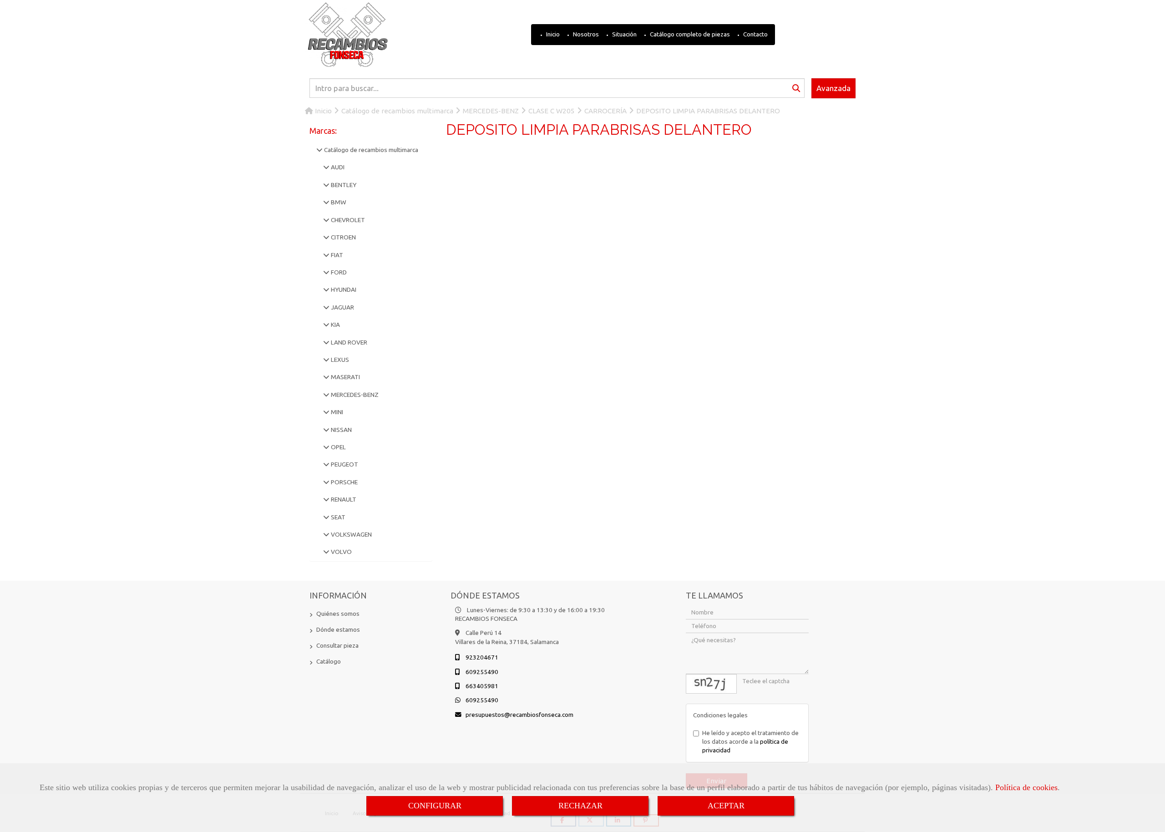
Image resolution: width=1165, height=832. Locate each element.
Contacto (755, 34)
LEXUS (339, 359)
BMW (337, 202)
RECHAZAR (580, 805)
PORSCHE (343, 482)
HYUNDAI (342, 289)
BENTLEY (342, 184)
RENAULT (342, 499)
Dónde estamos (338, 629)
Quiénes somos (338, 613)
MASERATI (344, 376)
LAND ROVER (348, 342)
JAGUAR (341, 307)
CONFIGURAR (434, 805)
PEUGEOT (343, 464)
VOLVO (340, 551)
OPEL (337, 447)
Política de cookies (1026, 787)
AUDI (336, 167)
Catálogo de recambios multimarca (370, 149)
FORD (338, 272)
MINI (336, 412)
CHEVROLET (347, 219)
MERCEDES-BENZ (354, 394)
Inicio (552, 34)
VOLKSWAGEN (350, 534)
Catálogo (328, 661)
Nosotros (585, 34)
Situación (624, 34)
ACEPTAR (726, 805)
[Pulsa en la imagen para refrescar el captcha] (711, 684)
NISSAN (340, 429)
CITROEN (342, 237)
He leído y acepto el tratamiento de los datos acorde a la (750, 741)
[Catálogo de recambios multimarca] (319, 149)
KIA (334, 324)
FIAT (336, 255)
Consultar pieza (337, 645)
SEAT (337, 517)
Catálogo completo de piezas (689, 34)
